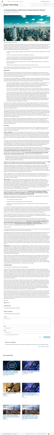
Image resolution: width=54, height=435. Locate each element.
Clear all (40, 337)
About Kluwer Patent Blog (7, 433)
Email (5, 330)
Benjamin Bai (6, 11)
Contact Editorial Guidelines (43, 346)
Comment (5, 316)
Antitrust (7, 302)
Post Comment (46, 337)
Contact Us (15, 433)
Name (5, 326)
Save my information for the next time (11, 334)
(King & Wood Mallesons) (14, 11)
